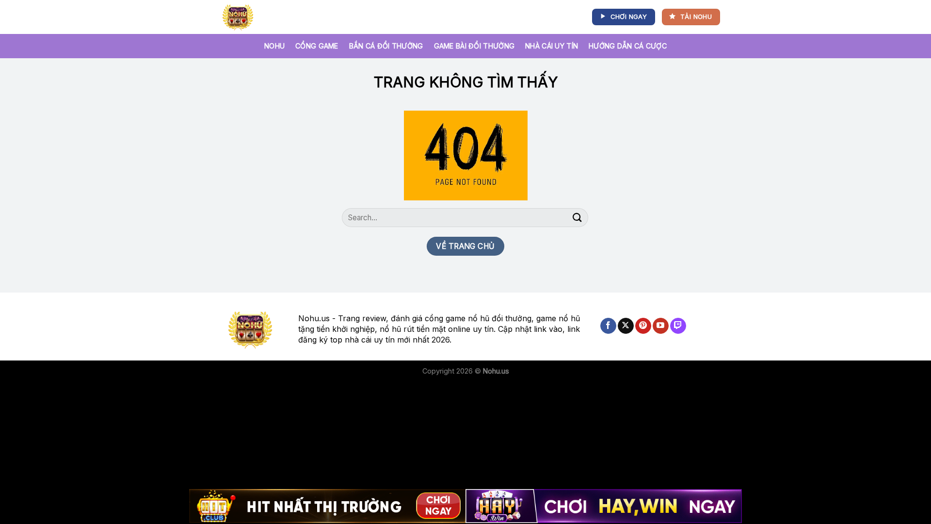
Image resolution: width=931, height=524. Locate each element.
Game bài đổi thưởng (474, 46)
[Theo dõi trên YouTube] (661, 326)
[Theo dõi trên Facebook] (608, 326)
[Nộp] (577, 217)
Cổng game (316, 46)
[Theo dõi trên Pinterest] (643, 326)
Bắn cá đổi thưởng (386, 46)
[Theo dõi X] (626, 326)
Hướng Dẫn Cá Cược (628, 46)
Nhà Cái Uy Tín (551, 46)
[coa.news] (240, 17)
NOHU (274, 46)
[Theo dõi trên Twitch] (678, 326)
